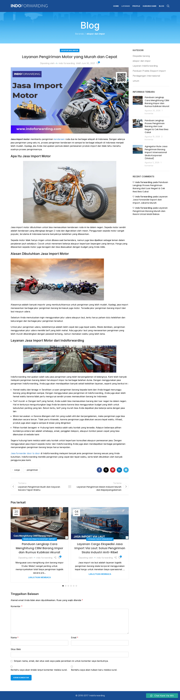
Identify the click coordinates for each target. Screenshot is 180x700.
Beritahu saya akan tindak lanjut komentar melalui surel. (39, 670)
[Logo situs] (29, 5)
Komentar (16, 606)
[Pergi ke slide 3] (68, 586)
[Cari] (168, 6)
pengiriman (32, 470)
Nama (15, 637)
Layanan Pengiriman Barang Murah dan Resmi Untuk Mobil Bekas (150, 211)
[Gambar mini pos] (138, 105)
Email (74, 637)
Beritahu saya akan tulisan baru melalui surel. (94, 670)
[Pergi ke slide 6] (76, 586)
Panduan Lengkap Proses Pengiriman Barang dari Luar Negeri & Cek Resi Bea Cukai (156, 126)
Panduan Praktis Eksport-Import (39, 539)
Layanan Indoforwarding (100, 539)
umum (136, 80)
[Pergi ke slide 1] (63, 586)
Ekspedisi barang (141, 56)
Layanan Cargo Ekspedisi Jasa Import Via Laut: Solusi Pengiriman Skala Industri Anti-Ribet (99, 548)
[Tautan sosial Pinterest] (112, 470)
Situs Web (16, 649)
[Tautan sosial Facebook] (99, 470)
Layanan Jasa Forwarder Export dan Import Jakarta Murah (150, 199)
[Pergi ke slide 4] (71, 586)
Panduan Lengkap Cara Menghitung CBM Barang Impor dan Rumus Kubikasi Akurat (39, 548)
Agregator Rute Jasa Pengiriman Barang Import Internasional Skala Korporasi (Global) (156, 152)
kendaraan (59, 139)
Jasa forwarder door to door (25, 453)
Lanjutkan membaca (39, 577)
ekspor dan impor (96, 33)
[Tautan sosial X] (106, 470)
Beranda (79, 33)
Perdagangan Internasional (146, 75)
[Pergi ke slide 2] (65, 586)
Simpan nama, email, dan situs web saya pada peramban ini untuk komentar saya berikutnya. (61, 661)
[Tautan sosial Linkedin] (119, 470)
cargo (17, 470)
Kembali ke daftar (69, 486)
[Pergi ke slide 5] (73, 586)
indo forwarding (67, 63)
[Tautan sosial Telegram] (126, 470)
